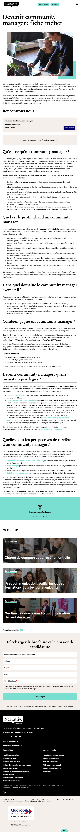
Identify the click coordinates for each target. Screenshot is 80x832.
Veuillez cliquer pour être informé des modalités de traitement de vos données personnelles (40, 706)
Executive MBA (52, 785)
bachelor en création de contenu (21, 400)
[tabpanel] (40, 509)
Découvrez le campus (11, 746)
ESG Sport (44, 785)
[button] (4, 792)
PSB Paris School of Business (26, 785)
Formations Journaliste (51, 758)
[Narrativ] (11, 4)
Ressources (47, 772)
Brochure (55, 4)
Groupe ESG (59, 785)
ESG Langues (37, 785)
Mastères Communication (11, 781)
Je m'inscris (69, 128)
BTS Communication (9, 758)
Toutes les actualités (11, 630)
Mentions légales (6, 787)
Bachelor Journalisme (10, 768)
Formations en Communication (53, 755)
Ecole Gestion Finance (7, 785)
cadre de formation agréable (51, 429)
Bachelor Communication (11, 762)
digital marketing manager (17, 473)
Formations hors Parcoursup (52, 768)
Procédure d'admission (11, 755)
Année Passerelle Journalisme (13, 777)
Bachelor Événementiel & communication (17, 765)
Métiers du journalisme (50, 762)
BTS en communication (18, 395)
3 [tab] (40, 517)
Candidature (43, 4)
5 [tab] (46, 517)
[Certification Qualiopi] (21, 816)
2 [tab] (37, 517)
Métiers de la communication (52, 765)
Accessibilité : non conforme (19, 787)
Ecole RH (16, 785)
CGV (28, 787)
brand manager (13, 466)
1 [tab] (34, 517)
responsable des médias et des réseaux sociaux (25, 461)
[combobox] (5, 681)
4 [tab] (43, 517)
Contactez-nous (9, 741)
